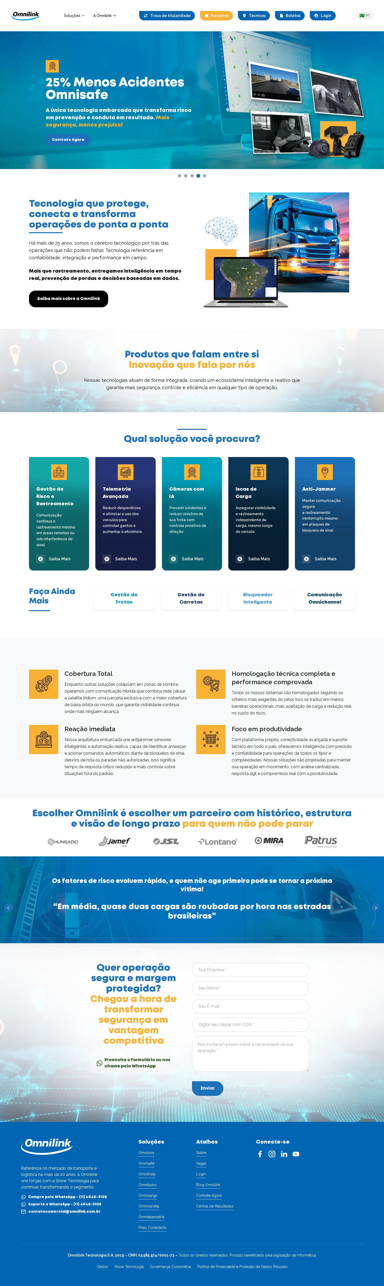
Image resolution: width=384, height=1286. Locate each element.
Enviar (208, 1088)
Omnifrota (146, 1174)
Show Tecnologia (129, 1267)
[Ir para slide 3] (192, 175)
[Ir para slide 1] (179, 175)
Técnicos (257, 16)
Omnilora (146, 1153)
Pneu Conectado (152, 1227)
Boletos (293, 16)
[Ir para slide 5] (204, 175)
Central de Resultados (215, 1206)
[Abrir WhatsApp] (371, 1273)
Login (326, 16)
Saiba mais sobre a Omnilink (68, 299)
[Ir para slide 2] (185, 175)
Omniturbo (147, 1185)
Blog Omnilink (208, 1185)
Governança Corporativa (170, 1267)
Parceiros (220, 16)
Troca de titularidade (170, 16)
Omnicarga (147, 1195)
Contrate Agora (68, 139)
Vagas (201, 1163)
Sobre (201, 1153)
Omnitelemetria (151, 1217)
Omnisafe (146, 1163)
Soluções (72, 16)
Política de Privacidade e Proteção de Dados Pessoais (242, 1267)
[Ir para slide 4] (198, 176)
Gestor (102, 1267)
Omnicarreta (148, 1206)
